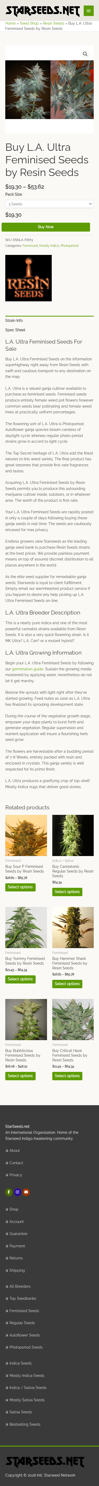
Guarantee (18, 1234)
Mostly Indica (49, 246)
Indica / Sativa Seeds (28, 1388)
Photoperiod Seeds (26, 1347)
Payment (17, 1246)
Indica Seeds (21, 1363)
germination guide (27, 669)
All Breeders (20, 1286)
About (15, 1150)
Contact (16, 1163)
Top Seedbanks (23, 1298)
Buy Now (46, 227)
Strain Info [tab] (14, 320)
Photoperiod (69, 246)
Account (17, 1222)
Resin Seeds (53, 23)
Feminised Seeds (24, 1311)
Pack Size (13, 194)
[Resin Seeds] (28, 278)
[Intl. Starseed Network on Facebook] (8, 1192)
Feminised (30, 246)
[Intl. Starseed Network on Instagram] (17, 1192)
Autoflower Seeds (25, 1335)
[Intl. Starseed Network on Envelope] (26, 1192)
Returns (16, 1258)
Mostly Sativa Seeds (27, 1400)
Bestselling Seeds (25, 1424)
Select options (20, 887)
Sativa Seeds (21, 1412)
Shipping (17, 1270)
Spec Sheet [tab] (15, 330)
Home (10, 23)
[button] (85, 54)
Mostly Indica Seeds (27, 1375)
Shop (14, 1209)
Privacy (16, 1175)
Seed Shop (29, 23)
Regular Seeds (22, 1323)
